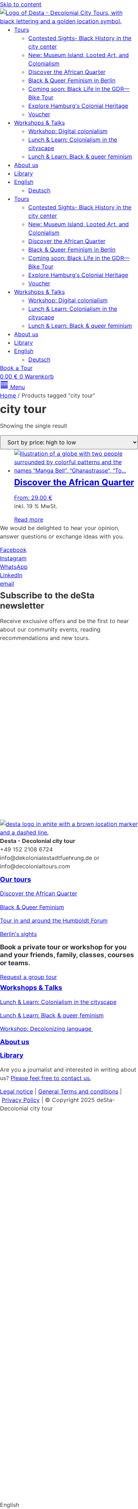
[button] (69, 1505)
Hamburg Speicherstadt (32, 1401)
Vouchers (12, 1216)
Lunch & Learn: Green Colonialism (45, 1257)
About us (26, 164)
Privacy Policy (57, 771)
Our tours (15, 879)
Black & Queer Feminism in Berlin (71, 80)
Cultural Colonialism (70, 1176)
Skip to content (20, 4)
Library (23, 173)
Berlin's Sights (19, 1189)
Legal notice (16, 1091)
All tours (17, 1331)
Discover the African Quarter (66, 71)
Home (8, 395)
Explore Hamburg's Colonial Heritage (78, 105)
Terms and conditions (89, 1091)
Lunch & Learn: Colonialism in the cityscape (58, 1001)
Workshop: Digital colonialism (68, 131)
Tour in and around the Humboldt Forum (54, 920)
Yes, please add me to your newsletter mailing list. (60, 733)
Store (11, 1460)
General (49, 1091)
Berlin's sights (18, 933)
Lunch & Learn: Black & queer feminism (80, 156)
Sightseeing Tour (47, 1374)
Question (12, 1374)
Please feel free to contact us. (51, 1078)
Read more (28, 519)
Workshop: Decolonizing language (46, 1028)
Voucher (39, 114)
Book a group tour (37, 1428)
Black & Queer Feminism (32, 907)
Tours (21, 29)
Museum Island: (20, 1176)
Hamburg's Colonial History (37, 1203)
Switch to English (23, 1491)
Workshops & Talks (39, 122)
